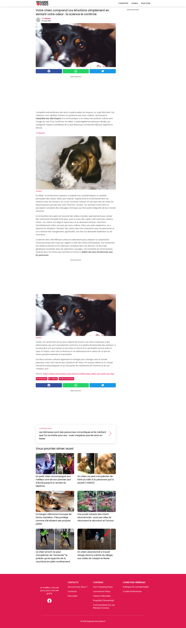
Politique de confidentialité (136, 587)
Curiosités (123, 3)
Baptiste (47, 18)
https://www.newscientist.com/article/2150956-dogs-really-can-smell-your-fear (78, 373)
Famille (134, 3)
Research (41, 133)
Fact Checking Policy (103, 587)
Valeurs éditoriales (102, 596)
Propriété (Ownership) (103, 600)
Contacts (72, 591)
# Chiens (53, 378)
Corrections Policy (101, 591)
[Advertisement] (76, 93)
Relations (145, 3)
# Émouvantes (66, 378)
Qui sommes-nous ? (78, 587)
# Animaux (41, 378)
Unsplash (39, 191)
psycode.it (72, 596)
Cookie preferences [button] (132, 591)
